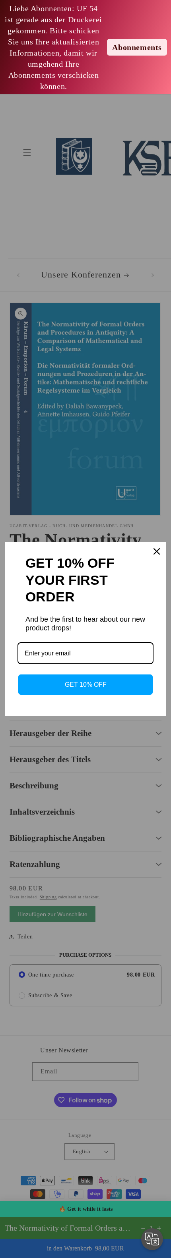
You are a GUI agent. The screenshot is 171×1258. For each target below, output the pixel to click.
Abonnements (137, 47)
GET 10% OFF (86, 684)
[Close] (156, 551)
